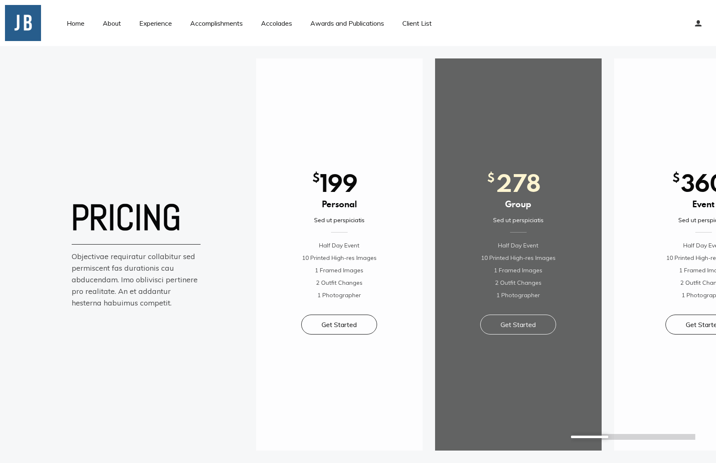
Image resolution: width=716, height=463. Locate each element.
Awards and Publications (347, 23)
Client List (417, 23)
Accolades (276, 23)
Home (76, 23)
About (112, 23)
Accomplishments (216, 23)
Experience (155, 23)
